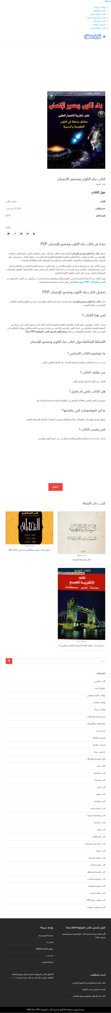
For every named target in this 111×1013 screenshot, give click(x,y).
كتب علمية (100, 184)
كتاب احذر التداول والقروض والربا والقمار (89, 996)
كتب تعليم (100, 794)
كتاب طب (101, 766)
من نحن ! (49, 955)
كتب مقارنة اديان (97, 28)
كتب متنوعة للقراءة (96, 886)
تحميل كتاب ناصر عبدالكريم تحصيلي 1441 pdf (29, 550)
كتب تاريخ (101, 787)
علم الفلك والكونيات (96, 723)
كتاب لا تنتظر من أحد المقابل (93, 989)
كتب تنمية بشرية (97, 14)
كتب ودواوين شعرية (96, 907)
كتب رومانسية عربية (96, 17)
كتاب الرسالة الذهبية (81, 559)
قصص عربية (99, 752)
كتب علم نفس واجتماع (95, 844)
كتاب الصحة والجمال (96, 759)
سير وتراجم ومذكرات (96, 716)
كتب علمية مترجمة (97, 858)
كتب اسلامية (99, 11)
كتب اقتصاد (100, 780)
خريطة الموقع (47, 962)
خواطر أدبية (100, 688)
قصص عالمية (99, 24)
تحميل (55, 487)
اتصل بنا (50, 942)
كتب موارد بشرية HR (96, 900)
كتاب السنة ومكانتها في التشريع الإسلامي (88, 983)
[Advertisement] (55, 64)
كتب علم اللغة (99, 836)
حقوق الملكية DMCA (44, 949)
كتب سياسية (99, 21)
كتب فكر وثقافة (98, 865)
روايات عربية (99, 7)
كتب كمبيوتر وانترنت (96, 879)
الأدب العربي (99, 681)
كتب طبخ (101, 829)
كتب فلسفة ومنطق (96, 872)
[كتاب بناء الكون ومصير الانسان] (76, 130)
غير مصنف (100, 731)
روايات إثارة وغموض (96, 695)
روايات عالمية (99, 702)
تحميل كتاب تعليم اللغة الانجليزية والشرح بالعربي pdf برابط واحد (81, 645)
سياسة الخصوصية (46, 935)
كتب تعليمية (99, 801)
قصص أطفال (99, 738)
